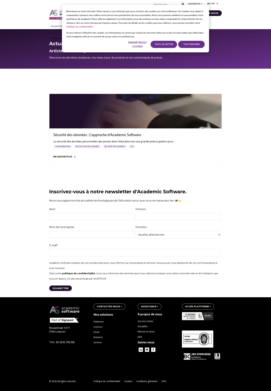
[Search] (182, 4)
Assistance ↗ (195, 3)
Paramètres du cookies (137, 44)
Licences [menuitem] (97, 326)
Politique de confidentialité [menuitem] (106, 381)
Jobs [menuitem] (140, 336)
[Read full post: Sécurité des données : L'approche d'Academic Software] (135, 111)
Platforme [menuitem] (98, 321)
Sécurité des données (114, 146)
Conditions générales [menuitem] (147, 381)
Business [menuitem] (98, 337)
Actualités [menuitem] (143, 326)
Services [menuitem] (97, 342)
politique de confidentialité (78, 273)
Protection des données (87, 146)
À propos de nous (59, 26)
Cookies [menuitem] (128, 381)
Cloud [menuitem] (96, 331)
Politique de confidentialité (79, 26)
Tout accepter (164, 44)
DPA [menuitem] (164, 381)
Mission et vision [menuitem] (146, 331)
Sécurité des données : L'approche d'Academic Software (97, 135)
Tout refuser (191, 44)
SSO (132, 146)
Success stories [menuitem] (145, 321)
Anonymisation (62, 146)
